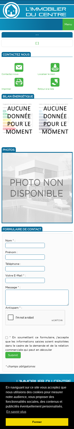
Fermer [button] (37, 421)
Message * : (13, 287)
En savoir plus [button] (16, 411)
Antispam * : (13, 307)
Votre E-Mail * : (15, 275)
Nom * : (10, 240)
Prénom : (11, 252)
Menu (68, 24)
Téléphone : (13, 264)
